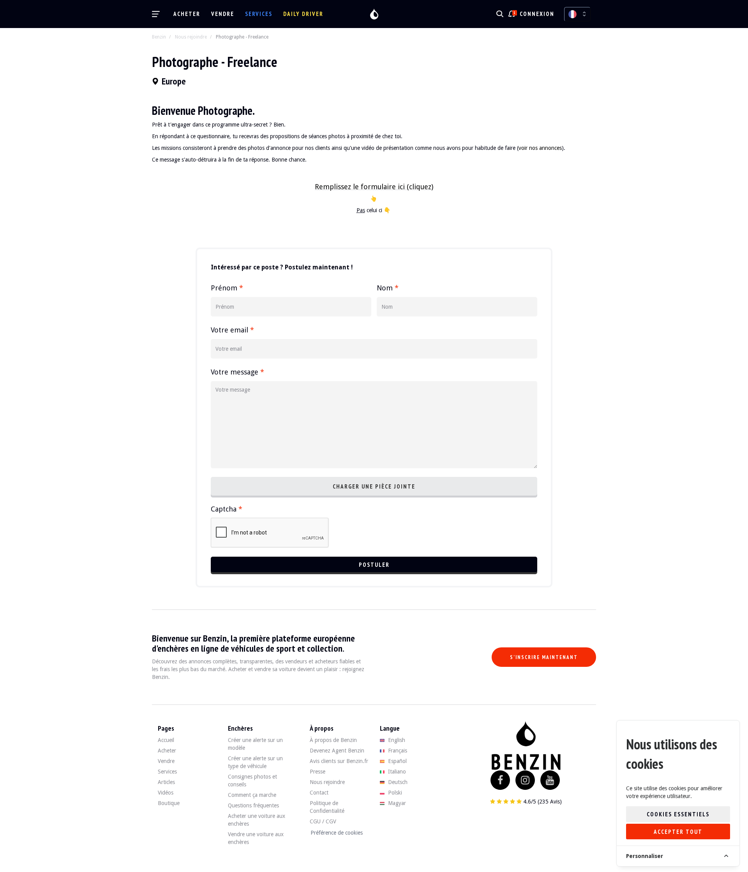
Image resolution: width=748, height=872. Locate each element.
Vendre (222, 14)
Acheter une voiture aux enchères (256, 820)
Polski (394, 792)
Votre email (232, 330)
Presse (317, 771)
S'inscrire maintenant (544, 657)
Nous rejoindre (191, 37)
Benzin (159, 37)
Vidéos (165, 792)
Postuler (374, 564)
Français (396, 750)
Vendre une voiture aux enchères (256, 838)
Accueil (166, 740)
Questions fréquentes (253, 805)
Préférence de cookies (336, 833)
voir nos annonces (540, 148)
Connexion (537, 14)
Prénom (227, 288)
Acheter (186, 14)
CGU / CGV (323, 821)
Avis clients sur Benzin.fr (339, 761)
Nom (388, 288)
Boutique (169, 803)
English (395, 740)
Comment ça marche (252, 795)
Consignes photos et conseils (252, 781)
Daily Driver (303, 14)
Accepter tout (678, 831)
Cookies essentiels (678, 814)
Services (258, 14)
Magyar (396, 803)
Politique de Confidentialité (327, 807)
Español (396, 761)
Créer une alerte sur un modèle (255, 744)
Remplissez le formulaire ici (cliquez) (374, 187)
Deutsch (397, 782)
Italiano (396, 771)
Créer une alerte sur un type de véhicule (255, 762)
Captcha (226, 509)
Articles (166, 782)
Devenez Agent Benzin (337, 750)
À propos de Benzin (333, 740)
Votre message (237, 372)
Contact (319, 792)
